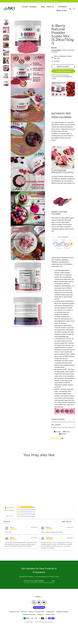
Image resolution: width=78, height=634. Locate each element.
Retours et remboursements (36, 611)
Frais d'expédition (56, 50)
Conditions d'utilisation (62, 611)
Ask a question (56, 424)
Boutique (33, 7)
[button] (57, 438)
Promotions (62, 7)
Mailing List (40, 614)
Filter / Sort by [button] (66, 521)
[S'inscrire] (53, 581)
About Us (50, 7)
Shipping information (58, 419)
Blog (42, 7)
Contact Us (24, 611)
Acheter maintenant (63, 71)
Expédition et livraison (29, 614)
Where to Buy (61, 10)
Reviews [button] (7, 521)
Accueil (24, 7)
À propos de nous (14, 611)
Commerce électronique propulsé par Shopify (44, 621)
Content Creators (50, 614)
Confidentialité (50, 611)
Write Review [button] (9, 516)
